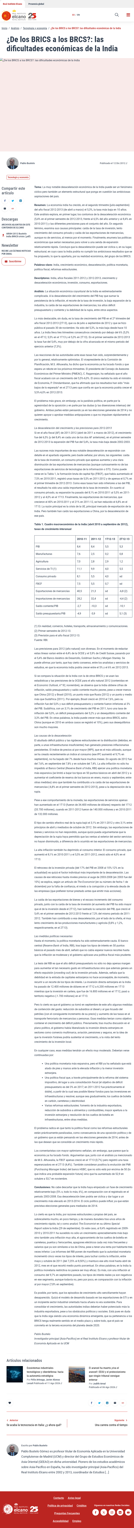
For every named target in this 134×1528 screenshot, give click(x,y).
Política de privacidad (60, 1505)
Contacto (58, 1498)
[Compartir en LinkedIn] (20, 201)
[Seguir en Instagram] (112, 1512)
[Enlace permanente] (12, 208)
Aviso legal (74, 1498)
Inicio (4, 28)
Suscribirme (15, 261)
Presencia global (36, 4)
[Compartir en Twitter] (12, 201)
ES (73, 15)
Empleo (76, 1521)
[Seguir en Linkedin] (120, 1512)
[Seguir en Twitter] (103, 1512)
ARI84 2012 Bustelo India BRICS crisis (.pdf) (18, 235)
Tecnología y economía (35, 28)
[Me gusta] (10, 1402)
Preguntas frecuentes (67, 1513)
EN (78, 15)
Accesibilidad (60, 1521)
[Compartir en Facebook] (5, 201)
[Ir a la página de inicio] (22, 14)
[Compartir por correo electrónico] (5, 208)
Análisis (15, 28)
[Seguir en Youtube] (128, 1512)
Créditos (81, 1505)
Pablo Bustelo (27, 163)
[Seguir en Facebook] (95, 1512)
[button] (117, 15)
